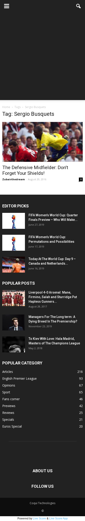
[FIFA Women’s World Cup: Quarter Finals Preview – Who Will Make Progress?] (13, 221)
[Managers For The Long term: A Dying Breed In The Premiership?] (13, 322)
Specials (8, 419)
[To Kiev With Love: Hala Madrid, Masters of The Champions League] (13, 344)
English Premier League (19, 378)
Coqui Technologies (42, 503)
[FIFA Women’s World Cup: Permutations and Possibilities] (13, 243)
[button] (78, 6)
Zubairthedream (13, 179)
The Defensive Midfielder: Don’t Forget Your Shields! (35, 170)
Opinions (8, 385)
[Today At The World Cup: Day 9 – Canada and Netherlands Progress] (13, 265)
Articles (7, 371)
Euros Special (12, 426)
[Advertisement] (42, 57)
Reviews (8, 412)
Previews (8, 406)
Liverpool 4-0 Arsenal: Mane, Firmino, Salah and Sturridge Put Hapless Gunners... (53, 297)
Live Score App (58, 518)
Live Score (39, 518)
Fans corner (11, 399)
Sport (6, 392)
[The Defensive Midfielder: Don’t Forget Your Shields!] (42, 142)
